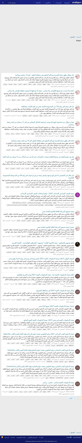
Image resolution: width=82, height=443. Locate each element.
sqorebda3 (76, 437)
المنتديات (58, 3)
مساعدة (12, 437)
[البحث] (3, 2)
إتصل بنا (41, 437)
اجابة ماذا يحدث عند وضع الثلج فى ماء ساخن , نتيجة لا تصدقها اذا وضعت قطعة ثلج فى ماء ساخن (41, 91)
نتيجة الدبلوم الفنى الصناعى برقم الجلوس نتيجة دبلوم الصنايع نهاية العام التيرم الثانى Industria (41, 350)
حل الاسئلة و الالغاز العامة (57, 86)
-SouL (72, 202)
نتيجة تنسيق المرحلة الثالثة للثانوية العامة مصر (58, 211)
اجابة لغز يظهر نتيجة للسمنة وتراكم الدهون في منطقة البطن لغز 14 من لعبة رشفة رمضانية (42, 140)
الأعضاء (38, 3)
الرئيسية (67, 3)
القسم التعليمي (60, 207)
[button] (53, 2)
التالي (70, 398)
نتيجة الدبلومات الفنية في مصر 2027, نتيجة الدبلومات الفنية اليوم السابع (49, 320)
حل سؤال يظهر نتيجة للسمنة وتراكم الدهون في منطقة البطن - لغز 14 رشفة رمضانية (44, 75)
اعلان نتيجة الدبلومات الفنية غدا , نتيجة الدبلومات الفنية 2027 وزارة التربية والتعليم (45, 275)
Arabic (68, 437)
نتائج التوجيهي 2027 (58, 254)
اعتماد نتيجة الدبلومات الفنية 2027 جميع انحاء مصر (56, 306)
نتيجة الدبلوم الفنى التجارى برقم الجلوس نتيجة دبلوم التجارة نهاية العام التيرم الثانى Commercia (40, 366)
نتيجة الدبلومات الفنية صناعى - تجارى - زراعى (58, 382)
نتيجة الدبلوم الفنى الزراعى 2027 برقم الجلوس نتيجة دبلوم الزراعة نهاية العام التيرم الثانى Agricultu (38, 334)
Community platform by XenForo (41, 441)
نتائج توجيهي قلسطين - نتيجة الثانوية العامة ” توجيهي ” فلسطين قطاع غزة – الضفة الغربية (43, 243)
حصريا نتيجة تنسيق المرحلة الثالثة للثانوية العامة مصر (55, 227)
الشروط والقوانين (32, 437)
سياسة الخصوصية (21, 437)
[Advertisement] (41, 19)
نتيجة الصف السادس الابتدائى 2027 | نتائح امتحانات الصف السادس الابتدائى (47, 193)
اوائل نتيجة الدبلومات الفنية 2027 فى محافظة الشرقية (55, 290)
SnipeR (72, 252)
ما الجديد (48, 3)
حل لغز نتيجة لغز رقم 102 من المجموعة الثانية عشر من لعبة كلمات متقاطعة (47, 106)
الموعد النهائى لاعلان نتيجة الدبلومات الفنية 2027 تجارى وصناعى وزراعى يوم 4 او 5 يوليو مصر (41, 258)
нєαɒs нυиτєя (70, 268)
